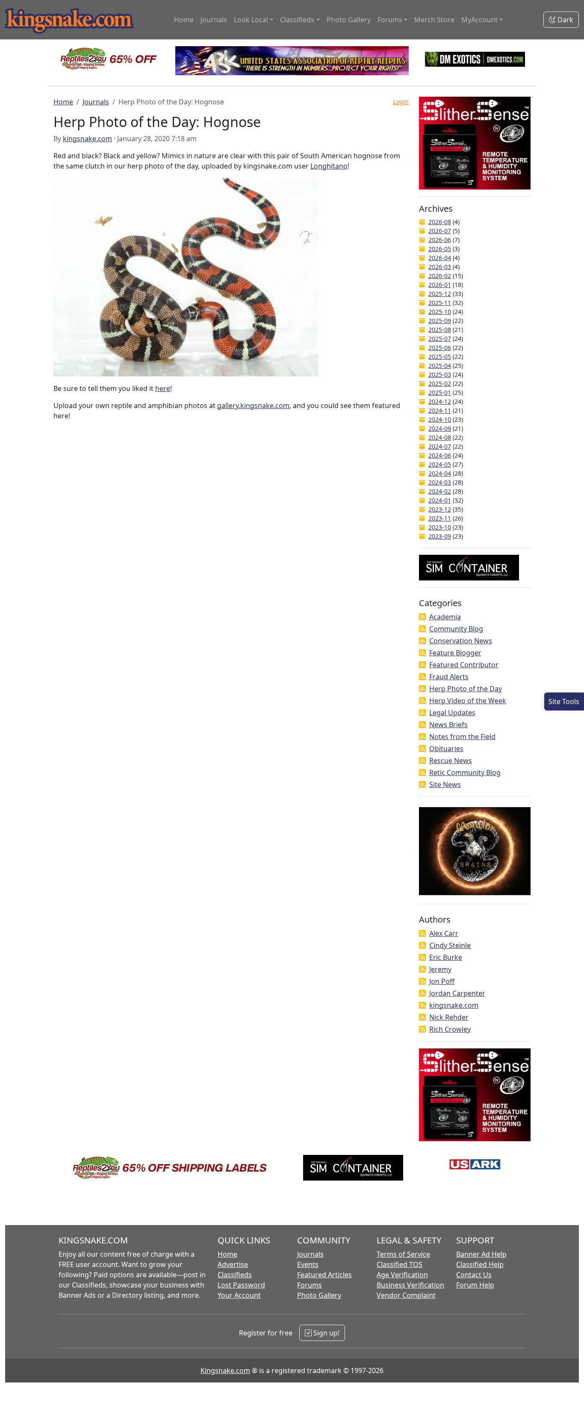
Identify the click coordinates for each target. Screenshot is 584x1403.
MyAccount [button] (479, 19)
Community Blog (456, 628)
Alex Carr (443, 933)
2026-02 (439, 276)
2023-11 (439, 518)
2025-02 (439, 383)
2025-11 (439, 303)
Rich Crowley (450, 1029)
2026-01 (439, 285)
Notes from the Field (462, 736)
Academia (445, 617)
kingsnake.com (87, 138)
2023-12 (439, 509)
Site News (445, 784)
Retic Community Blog (465, 772)
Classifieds (235, 1274)
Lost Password (241, 1285)
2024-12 (439, 401)
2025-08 (439, 330)
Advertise (233, 1264)
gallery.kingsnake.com (253, 405)
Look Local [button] (251, 19)
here (162, 388)
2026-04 (439, 258)
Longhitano (329, 166)
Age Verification (402, 1274)
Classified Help (480, 1264)
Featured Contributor (463, 664)
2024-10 (439, 419)
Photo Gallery (349, 19)
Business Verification (410, 1285)
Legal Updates (452, 712)
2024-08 (439, 437)
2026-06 (439, 240)
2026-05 (439, 249)
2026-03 (439, 267)
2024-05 (439, 464)
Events (308, 1264)
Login (401, 102)
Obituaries (446, 748)
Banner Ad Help (481, 1254)
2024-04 (439, 473)
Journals (214, 19)
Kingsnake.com (225, 1370)
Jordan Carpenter (457, 993)
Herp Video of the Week (467, 700)
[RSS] (422, 617)
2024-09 (439, 428)
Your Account (239, 1295)
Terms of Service (403, 1254)
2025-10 (439, 312)
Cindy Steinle (450, 945)
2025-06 (439, 347)
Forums (309, 1285)
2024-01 (439, 500)
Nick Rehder (449, 1017)
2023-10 (439, 527)
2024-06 (439, 455)
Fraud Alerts (449, 676)
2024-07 (439, 446)
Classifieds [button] (297, 19)
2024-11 (439, 410)
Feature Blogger (455, 652)
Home (184, 19)
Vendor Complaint (406, 1295)
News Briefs (448, 724)
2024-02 (439, 491)
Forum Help (475, 1285)
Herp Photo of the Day (465, 688)
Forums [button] (390, 19)
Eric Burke (445, 957)
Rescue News (450, 760)
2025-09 (439, 321)
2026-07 (439, 231)
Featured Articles (324, 1274)
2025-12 (439, 294)
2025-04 (439, 365)
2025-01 (439, 392)
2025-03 (439, 374)
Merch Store (434, 19)
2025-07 (439, 338)
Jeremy (440, 969)
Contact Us (474, 1274)
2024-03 (439, 482)
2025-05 (439, 356)
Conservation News (460, 640)
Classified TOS (399, 1264)
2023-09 (439, 536)
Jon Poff (441, 981)
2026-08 (439, 222)
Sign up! (325, 1333)
